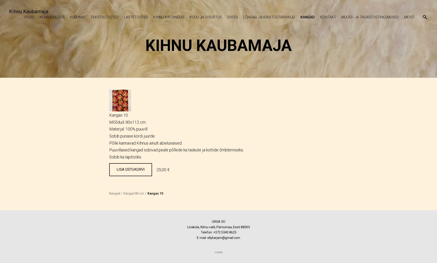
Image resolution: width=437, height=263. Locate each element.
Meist (409, 17)
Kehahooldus (52, 17)
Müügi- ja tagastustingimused (370, 17)
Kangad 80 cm (134, 193)
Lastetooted (136, 17)
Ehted (232, 17)
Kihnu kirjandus (168, 17)
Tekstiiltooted (105, 17)
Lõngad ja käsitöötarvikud (269, 17)
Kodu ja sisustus (206, 17)
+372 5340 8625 (224, 232)
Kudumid (77, 17)
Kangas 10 (155, 193)
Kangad (307, 17)
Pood (29, 17)
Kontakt (328, 17)
